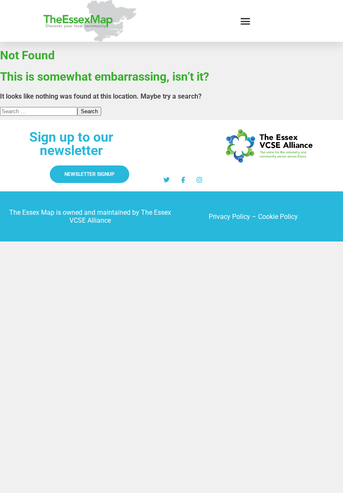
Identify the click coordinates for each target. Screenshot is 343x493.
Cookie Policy (278, 217)
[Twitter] (167, 180)
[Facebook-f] (183, 180)
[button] (245, 21)
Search (89, 111)
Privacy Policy (229, 217)
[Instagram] (199, 180)
